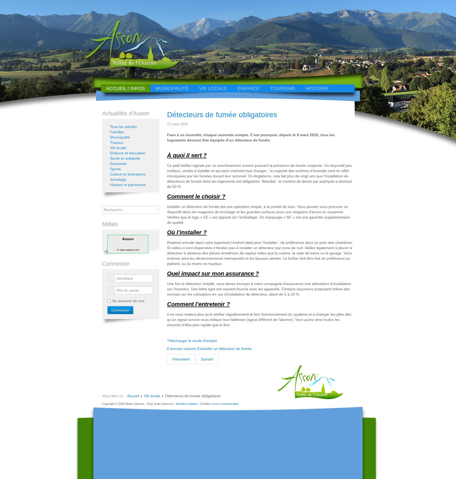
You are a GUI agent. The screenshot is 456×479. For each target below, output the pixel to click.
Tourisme (282, 88)
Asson (128, 239)
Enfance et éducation (127, 153)
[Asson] (129, 69)
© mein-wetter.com (128, 249)
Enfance (248, 88)
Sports (115, 169)
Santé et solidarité (125, 158)
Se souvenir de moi (128, 301)
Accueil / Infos (125, 88)
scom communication (225, 403)
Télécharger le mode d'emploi (192, 341)
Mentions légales (186, 403)
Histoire (317, 88)
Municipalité (171, 88)
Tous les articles (123, 127)
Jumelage (118, 179)
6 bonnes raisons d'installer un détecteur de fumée (209, 349)
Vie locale (213, 88)
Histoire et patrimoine (128, 185)
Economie (118, 164)
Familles (117, 132)
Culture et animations (128, 174)
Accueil (133, 396)
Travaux (117, 142)
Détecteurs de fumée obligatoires (222, 115)
